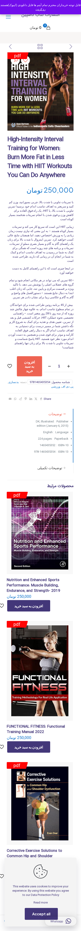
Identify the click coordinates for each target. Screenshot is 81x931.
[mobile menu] (8, 17)
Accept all (41, 914)
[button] (15, 60)
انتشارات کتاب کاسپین (40, 14)
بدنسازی (13, 382)
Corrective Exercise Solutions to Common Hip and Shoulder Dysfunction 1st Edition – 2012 (34, 856)
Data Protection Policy (45, 895)
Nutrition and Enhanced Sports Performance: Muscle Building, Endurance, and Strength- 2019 (33, 585)
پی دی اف (67, 386)
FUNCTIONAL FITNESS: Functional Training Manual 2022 (36, 729)
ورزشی (55, 386)
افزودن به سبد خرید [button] (28, 605)
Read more (41, 902)
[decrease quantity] (49, 366)
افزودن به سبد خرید (29, 366)
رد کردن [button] (40, 9)
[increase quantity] (68, 366)
